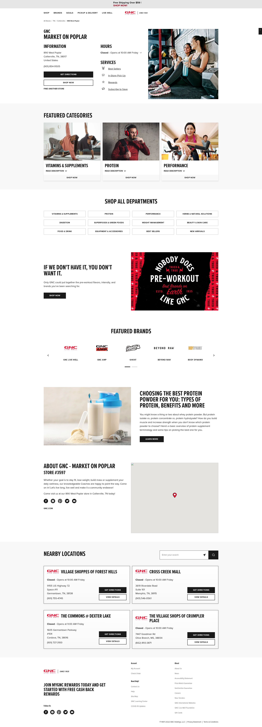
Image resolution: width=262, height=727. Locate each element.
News (177, 673)
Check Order (136, 673)
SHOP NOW (68, 82)
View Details (112, 597)
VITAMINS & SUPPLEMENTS (65, 214)
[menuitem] (46, 13)
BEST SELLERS (153, 231)
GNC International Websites (185, 703)
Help (133, 691)
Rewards (112, 82)
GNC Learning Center (139, 701)
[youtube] (74, 501)
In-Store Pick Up (117, 75)
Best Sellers (114, 68)
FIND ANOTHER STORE (54, 89)
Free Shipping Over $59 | (127, 4)
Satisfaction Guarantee (183, 688)
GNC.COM (48, 508)
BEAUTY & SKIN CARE (197, 222)
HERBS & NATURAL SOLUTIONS (197, 214)
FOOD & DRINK (65, 231)
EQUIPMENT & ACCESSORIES (109, 231)
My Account (135, 668)
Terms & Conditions (211, 722)
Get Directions (60, 74)
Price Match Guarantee (183, 683)
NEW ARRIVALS (197, 231)
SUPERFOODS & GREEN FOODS (109, 222)
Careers (178, 693)
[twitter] (67, 501)
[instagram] (53, 501)
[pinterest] (60, 501)
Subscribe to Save (118, 89)
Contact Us (135, 686)
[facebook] (46, 501)
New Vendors (180, 698)
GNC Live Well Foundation (184, 708)
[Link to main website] (136, 12)
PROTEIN (109, 214)
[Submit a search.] (213, 555)
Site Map (134, 696)
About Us (178, 668)
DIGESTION (64, 222)
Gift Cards (178, 712)
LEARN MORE (151, 439)
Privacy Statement (194, 722)
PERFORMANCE (153, 214)
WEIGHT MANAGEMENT (153, 222)
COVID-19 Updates (138, 706)
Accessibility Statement (184, 678)
